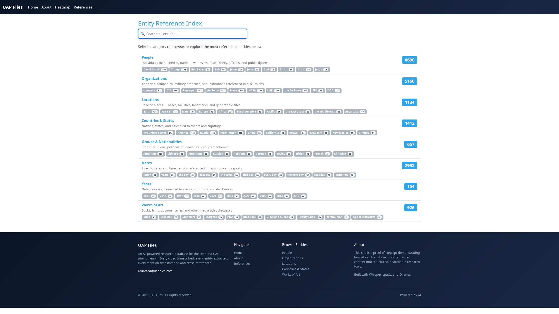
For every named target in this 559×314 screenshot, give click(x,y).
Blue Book (252, 217)
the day (186, 175)
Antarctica (354, 111)
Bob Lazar (200, 69)
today (149, 175)
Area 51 (169, 111)
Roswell (296, 133)
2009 (265, 196)
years (167, 175)
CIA (172, 90)
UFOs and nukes (280, 217)
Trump (178, 69)
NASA (255, 90)
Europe (206, 111)
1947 (182, 196)
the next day (298, 175)
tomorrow (344, 175)
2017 (165, 196)
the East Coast (297, 111)
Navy (236, 90)
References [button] (83, 7)
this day (251, 175)
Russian (220, 153)
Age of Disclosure (366, 217)
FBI (317, 90)
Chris (304, 69)
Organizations (154, 78)
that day (322, 175)
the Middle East (327, 111)
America (186, 133)
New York (318, 133)
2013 (282, 196)
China (254, 133)
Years (146, 183)
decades (207, 175)
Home (33, 7)
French (322, 153)
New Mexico (343, 133)
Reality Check (309, 217)
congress (152, 90)
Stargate (214, 217)
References (242, 263)
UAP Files (13, 7)
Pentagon (192, 90)
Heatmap (62, 7)
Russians (242, 153)
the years (229, 175)
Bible (149, 217)
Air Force (216, 90)
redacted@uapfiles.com (155, 271)
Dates (147, 162)
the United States (157, 133)
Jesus (321, 69)
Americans (197, 153)
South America (249, 111)
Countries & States (158, 120)
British (302, 153)
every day (273, 175)
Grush (286, 69)
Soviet (283, 153)
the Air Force (296, 90)
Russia (207, 133)
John (252, 69)
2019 (298, 196)
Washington (231, 133)
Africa (225, 111)
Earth (150, 111)
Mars (187, 111)
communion (337, 217)
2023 (149, 196)
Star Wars (191, 217)
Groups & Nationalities (162, 141)
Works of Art (152, 205)
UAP (273, 90)
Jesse (236, 69)
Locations (150, 99)
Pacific (273, 111)
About (46, 7)
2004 (232, 196)
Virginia (366, 133)
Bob (220, 69)
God (269, 69)
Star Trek (169, 217)
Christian (342, 153)
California (275, 133)
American (152, 153)
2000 (199, 196)
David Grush (154, 69)
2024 (215, 196)
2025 (248, 196)
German (263, 153)
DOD (332, 90)
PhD (232, 217)
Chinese (175, 153)
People (147, 57)
